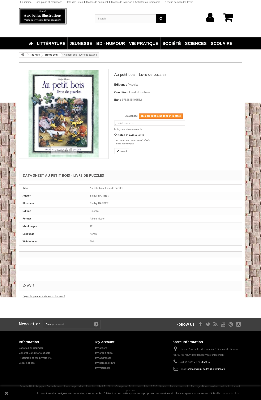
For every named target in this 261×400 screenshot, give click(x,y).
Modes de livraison (121, 2)
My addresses (103, 357)
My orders (101, 348)
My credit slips (104, 352)
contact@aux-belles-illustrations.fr (206, 369)
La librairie (26, 2)
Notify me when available (128, 129)
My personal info (105, 362)
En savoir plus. (230, 393)
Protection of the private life (35, 357)
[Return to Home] (22, 55)
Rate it (123, 151)
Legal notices (27, 362)
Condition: (121, 92)
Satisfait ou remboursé (147, 2)
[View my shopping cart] (229, 19)
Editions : (120, 84)
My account (105, 341)
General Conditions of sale (34, 352)
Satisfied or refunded (31, 348)
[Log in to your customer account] (210, 23)
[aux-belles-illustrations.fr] (54, 16)
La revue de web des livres (178, 2)
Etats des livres (74, 2)
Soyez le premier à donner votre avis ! (44, 296)
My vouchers (102, 367)
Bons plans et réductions (48, 2)
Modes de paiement (97, 2)
